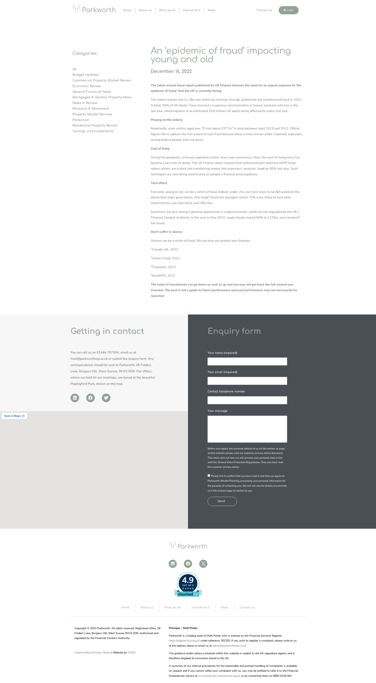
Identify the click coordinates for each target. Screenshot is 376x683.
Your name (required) (222, 353)
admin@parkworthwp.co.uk (229, 646)
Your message (218, 411)
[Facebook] (90, 398)
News (211, 10)
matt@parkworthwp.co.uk (89, 359)
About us (145, 10)
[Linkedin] (74, 398)
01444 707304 (108, 352)
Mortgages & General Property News (102, 97)
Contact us (264, 10)
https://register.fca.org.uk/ (184, 640)
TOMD (131, 652)
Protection (80, 120)
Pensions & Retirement (90, 108)
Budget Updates (85, 75)
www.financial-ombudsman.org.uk (219, 676)
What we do (167, 10)
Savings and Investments (93, 131)
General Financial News (91, 92)
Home (127, 10)
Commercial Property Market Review (101, 80)
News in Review (84, 103)
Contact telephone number (226, 391)
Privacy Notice (102, 652)
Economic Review (86, 86)
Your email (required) (222, 372)
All (74, 69)
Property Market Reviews (92, 114)
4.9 (188, 580)
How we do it (192, 10)
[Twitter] (106, 398)
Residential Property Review (94, 125)
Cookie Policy (82, 652)
